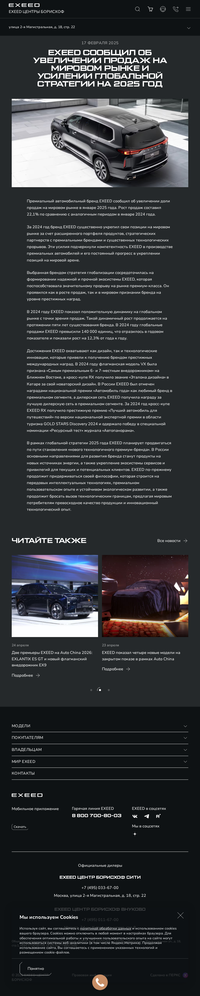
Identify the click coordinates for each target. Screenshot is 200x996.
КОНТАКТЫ (23, 773)
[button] (180, 915)
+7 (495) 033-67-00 (100, 887)
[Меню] (188, 9)
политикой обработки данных (105, 928)
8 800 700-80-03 (96, 815)
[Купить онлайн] (150, 9)
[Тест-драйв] (163, 9)
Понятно (36, 968)
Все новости (168, 540)
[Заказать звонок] (176, 9)
